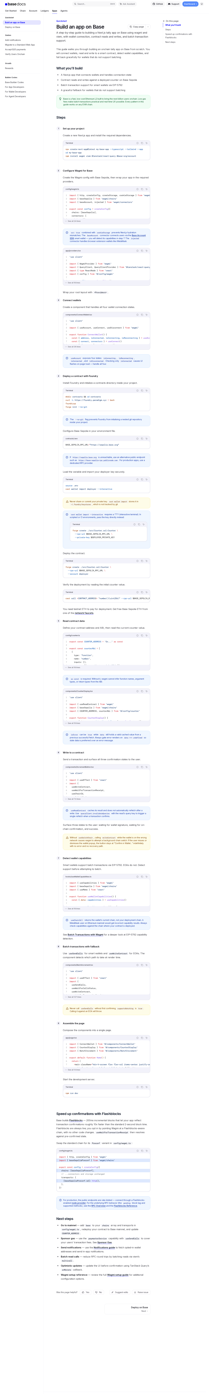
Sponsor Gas (104, 1242)
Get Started (10, 11)
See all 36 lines (74, 347)
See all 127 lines (74, 997)
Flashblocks (76, 1120)
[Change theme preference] (202, 4)
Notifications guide (104, 1247)
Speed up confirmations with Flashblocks (178, 36)
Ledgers (45, 11)
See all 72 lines (74, 799)
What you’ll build (173, 25)
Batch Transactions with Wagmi (85, 934)
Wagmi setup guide (118, 1274)
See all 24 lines (74, 221)
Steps (168, 29)
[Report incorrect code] (137, 143)
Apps (54, 11)
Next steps (170, 42)
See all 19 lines (74, 723)
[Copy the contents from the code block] (142, 143)
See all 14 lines (74, 1070)
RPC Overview (98, 1206)
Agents (64, 11)
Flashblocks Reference (125, 1206)
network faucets (84, 613)
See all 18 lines (74, 283)
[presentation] (106, 205)
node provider (79, 1203)
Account (33, 11)
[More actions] (148, 26)
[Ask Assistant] (146, 143)
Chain (23, 11)
